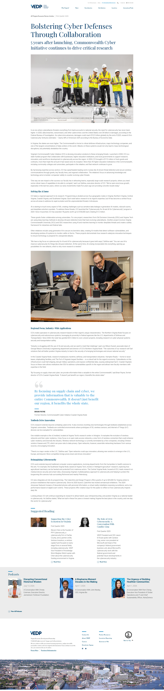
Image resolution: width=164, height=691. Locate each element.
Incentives (114, 8)
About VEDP (86, 638)
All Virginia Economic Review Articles (42, 16)
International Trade (128, 8)
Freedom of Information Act (48, 650)
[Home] (40, 6)
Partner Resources (104, 634)
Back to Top (127, 640)
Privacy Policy (34, 650)
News (99, 2)
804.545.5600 (130, 2)
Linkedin (83, 648)
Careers (84, 641)
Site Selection (101, 8)
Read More (57, 562)
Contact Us (122, 2)
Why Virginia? (65, 8)
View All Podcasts (16, 611)
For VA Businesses (92, 2)
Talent (76, 8)
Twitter (86, 648)
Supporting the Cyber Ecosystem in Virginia (61, 520)
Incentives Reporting (105, 638)
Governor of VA (104, 641)
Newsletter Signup (87, 645)
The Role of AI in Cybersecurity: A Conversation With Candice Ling (105, 523)
